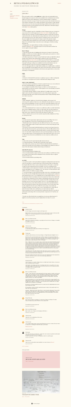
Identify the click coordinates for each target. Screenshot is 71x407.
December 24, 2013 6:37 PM (29, 312)
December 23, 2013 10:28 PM (30, 222)
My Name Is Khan (33, 59)
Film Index (16, 6)
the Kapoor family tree (30, 394)
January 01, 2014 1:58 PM (29, 337)
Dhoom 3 (52, 342)
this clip (31, 46)
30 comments (27, 396)
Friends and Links (34, 6)
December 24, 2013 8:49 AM (30, 268)
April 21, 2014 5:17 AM (28, 343)
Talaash (28, 26)
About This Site (25, 6)
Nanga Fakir (27, 297)
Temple (26, 233)
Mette (26, 332)
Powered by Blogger (36, 403)
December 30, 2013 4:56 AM (29, 318)
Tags (20, 6)
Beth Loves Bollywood (26, 3)
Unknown (27, 225)
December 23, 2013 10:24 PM (30, 215)
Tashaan (57, 175)
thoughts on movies (14, 18)
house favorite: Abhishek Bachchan (30, 203)
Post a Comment (25, 346)
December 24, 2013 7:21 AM (29, 230)
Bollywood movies (28, 326)
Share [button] (11, 11)
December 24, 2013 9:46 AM (29, 294)
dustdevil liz (27, 209)
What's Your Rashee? (45, 32)
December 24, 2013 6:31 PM (29, 306)
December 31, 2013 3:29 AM (29, 329)
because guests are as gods (35, 359)
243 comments (30, 361)
